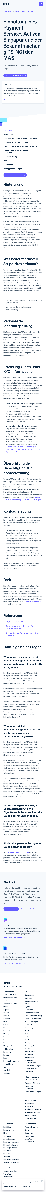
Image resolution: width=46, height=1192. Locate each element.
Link (4, 1043)
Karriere (28, 1130)
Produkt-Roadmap (31, 1127)
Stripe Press (29, 1136)
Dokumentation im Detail (13, 963)
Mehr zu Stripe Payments (13, 937)
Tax (4, 1067)
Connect (6, 1019)
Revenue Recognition (11, 1061)
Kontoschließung (10, 157)
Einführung (7, 130)
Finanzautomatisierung (33, 1016)
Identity (6, 1034)
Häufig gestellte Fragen (12, 168)
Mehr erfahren (9, 100)
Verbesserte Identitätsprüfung (15, 142)
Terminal (6, 1070)
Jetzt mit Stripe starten (14, 75)
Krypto (5, 1022)
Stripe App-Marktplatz (33, 1083)
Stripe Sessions (9, 1139)
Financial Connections (11, 1031)
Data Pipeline (8, 1025)
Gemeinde (7, 1136)
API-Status (29, 1106)
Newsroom (29, 1133)
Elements (6, 1028)
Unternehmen (30, 995)
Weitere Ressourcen (11, 1162)
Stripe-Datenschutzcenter (18, 852)
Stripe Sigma (8, 1064)
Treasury (6, 1073)
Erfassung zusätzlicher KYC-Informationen (20, 146)
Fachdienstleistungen (33, 1066)
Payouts (6, 1055)
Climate (6, 1016)
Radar (5, 1058)
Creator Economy (31, 1040)
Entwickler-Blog (30, 1118)
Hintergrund (8, 134)
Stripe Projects (30, 1115)
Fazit (5, 161)
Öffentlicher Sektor (32, 1069)
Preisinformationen (10, 997)
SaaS (26, 1034)
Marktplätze (29, 1025)
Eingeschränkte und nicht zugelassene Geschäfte (10, 1147)
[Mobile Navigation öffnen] (41, 4)
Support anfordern (10, 1171)
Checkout (7, 1013)
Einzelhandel (29, 1072)
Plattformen (29, 1031)
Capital (6, 1010)
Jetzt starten (10, 909)
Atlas (5, 1000)
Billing (5, 1007)
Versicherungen (30, 1051)
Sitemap (6, 1156)
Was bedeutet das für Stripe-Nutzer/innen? (20, 138)
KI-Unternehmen (31, 1037)
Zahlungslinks (8, 1049)
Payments (7, 1052)
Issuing (6, 1040)
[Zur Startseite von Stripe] (6, 983)
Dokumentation (30, 1100)
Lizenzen (6, 1153)
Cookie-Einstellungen (11, 1159)
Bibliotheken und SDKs (33, 1112)
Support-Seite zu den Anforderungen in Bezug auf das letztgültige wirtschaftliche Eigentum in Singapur (23, 449)
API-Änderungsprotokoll (33, 1109)
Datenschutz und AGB (11, 1142)
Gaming (27, 1043)
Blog (5, 1133)
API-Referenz (30, 1103)
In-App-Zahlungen (31, 1022)
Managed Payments (10, 1046)
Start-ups (28, 998)
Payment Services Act (15, 622)
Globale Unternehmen (33, 1019)
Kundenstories (8, 1130)
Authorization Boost (10, 1004)
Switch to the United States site (15, 1187)
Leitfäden (7, 11)
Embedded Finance (32, 1013)
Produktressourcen (24, 11)
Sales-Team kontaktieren (31, 909)
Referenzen (8, 165)
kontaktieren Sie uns (33, 601)
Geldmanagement (31, 1028)
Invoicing (6, 1037)
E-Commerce (29, 1010)
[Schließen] (41, 1181)
